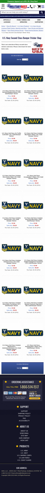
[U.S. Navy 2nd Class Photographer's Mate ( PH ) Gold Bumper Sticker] (33, 332)
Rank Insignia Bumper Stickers (34, 30)
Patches (29, 16)
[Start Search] (42, 12)
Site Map (24, 436)
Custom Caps (13, 16)
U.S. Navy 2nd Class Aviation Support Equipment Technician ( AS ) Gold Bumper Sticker (33, 262)
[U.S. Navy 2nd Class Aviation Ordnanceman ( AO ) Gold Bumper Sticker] (11, 248)
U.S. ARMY (24, 450)
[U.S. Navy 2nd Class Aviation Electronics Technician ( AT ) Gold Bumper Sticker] (11, 290)
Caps (2, 16)
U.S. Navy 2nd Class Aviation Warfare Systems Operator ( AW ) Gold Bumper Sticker (33, 304)
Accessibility (24, 421)
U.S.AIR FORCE (24, 458)
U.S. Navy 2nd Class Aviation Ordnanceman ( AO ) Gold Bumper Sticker (12, 262)
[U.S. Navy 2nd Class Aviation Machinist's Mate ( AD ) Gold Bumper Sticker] (33, 120)
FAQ (24, 418)
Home (3, 26)
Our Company (24, 438)
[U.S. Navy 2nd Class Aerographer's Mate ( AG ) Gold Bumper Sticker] (33, 163)
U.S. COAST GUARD (24, 460)
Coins (6, 16)
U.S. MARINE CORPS (24, 455)
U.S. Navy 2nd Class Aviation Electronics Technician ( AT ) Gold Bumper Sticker (12, 304)
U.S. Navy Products (23, 26)
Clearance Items (38, 16)
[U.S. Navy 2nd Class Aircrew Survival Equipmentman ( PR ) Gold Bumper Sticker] (11, 78)
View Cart (24, 440)
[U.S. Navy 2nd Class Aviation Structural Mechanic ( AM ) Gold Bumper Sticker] (33, 205)
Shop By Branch (11, 26)
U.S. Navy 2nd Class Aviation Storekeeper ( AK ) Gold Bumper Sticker (12, 219)
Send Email (24, 433)
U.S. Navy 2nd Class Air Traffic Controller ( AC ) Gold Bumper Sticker (11, 134)
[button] (3, 6)
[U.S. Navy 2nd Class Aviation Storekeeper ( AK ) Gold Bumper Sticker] (11, 205)
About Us (24, 431)
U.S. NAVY (24, 453)
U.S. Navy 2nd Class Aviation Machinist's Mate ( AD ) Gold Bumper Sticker (33, 134)
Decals (20, 16)
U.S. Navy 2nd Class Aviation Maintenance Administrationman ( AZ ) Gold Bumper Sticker (11, 347)
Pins (24, 16)
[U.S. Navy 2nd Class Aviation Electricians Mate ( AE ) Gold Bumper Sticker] (11, 163)
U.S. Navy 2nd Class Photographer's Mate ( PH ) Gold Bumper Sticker (33, 346)
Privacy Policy (24, 416)
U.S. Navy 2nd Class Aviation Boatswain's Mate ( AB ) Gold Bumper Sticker (33, 92)
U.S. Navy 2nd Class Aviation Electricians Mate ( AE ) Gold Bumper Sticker (12, 177)
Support (24, 411)
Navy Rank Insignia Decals (16, 30)
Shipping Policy (24, 413)
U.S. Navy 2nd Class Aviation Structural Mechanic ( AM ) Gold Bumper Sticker (33, 219)
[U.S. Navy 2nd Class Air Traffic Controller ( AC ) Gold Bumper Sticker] (11, 120)
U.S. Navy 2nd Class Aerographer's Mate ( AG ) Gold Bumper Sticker (33, 177)
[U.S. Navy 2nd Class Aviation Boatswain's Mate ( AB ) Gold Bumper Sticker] (33, 78)
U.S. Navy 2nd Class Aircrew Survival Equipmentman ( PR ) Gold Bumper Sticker (11, 92)
